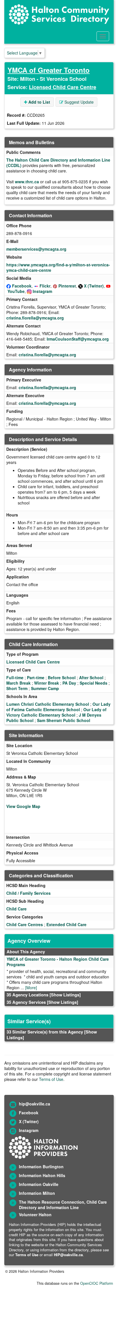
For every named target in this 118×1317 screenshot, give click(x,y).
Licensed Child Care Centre (62, 87)
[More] (31, 987)
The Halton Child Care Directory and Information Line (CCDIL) (58, 162)
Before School (62, 677)
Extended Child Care (66, 924)
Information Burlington (41, 1166)
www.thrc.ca (27, 181)
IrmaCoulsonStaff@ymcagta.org (78, 339)
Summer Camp (45, 688)
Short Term (16, 688)
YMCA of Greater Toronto (48, 70)
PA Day (69, 683)
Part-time (35, 677)
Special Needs (93, 683)
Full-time (14, 677)
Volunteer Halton (35, 1214)
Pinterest (67, 286)
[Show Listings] (65, 995)
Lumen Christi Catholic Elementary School (47, 704)
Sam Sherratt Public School (63, 720)
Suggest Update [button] (78, 102)
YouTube (16, 291)
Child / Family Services (28, 893)
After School (91, 677)
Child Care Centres (24, 924)
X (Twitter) (94, 286)
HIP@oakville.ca (68, 1254)
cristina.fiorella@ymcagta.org (35, 318)
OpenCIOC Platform (96, 1283)
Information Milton (37, 1193)
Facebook (22, 286)
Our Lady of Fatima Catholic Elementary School (58, 706)
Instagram (42, 291)
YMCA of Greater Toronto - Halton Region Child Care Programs (58, 961)
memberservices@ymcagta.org (36, 249)
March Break (18, 683)
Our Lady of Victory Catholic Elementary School (56, 712)
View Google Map (23, 806)
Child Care (16, 909)
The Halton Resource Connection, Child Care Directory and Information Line (63, 1204)
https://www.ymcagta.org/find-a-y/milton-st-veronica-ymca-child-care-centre (58, 267)
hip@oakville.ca (34, 1104)
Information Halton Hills (42, 1175)
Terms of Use (51, 1079)
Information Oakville (38, 1184)
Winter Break (46, 683)
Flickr (45, 286)
